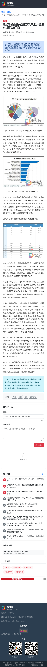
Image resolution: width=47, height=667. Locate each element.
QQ (26, 397)
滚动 (9, 12)
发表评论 (6, 424)
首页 (3, 12)
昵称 (5, 412)
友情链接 (30, 617)
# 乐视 (7, 567)
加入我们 (13, 617)
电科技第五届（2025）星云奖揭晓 (16, 552)
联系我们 (21, 617)
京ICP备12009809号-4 (36, 663)
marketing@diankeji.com (17, 621)
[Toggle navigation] (43, 4)
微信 (14, 397)
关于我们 (4, 617)
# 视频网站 (16, 567)
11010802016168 (36, 665)
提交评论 (39, 445)
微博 (20, 397)
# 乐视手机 (27, 567)
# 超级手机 (19, 572)
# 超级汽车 (8, 572)
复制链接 (33, 397)
